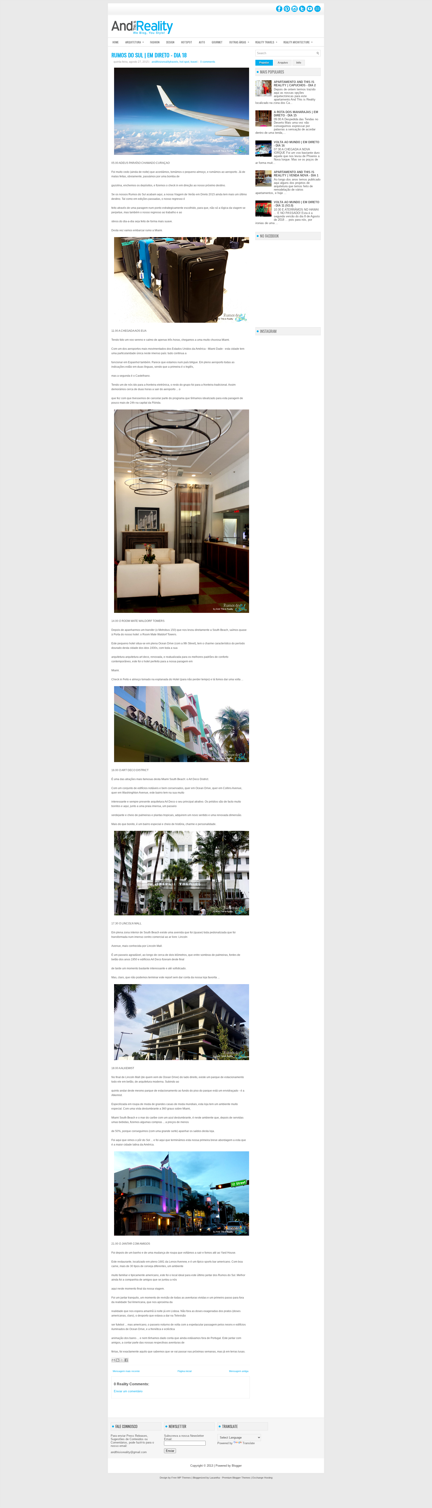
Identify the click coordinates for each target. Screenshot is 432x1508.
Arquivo (283, 62)
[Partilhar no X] (122, 1360)
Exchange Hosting (262, 1477)
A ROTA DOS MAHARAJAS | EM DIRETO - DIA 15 (296, 113)
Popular (264, 62)
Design (170, 42)
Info (298, 62)
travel (194, 61)
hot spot (184, 61)
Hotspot (186, 42)
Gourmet (217, 42)
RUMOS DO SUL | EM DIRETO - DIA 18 (149, 55)
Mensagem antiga (238, 1371)
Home (115, 42)
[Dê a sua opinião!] (117, 1360)
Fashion (155, 42)
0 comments (207, 61)
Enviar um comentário (128, 1391)
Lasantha (215, 1477)
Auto (202, 42)
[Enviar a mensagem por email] (113, 1360)
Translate (249, 1443)
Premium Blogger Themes (236, 1477)
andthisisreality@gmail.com (129, 1452)
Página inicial (184, 1371)
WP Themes (184, 1477)
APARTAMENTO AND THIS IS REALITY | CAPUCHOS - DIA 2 (295, 83)
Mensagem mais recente (126, 1371)
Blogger (237, 1465)
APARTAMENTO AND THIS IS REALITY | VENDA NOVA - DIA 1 (296, 173)
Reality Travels (266, 42)
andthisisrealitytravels (165, 61)
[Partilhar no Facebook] (126, 1360)
